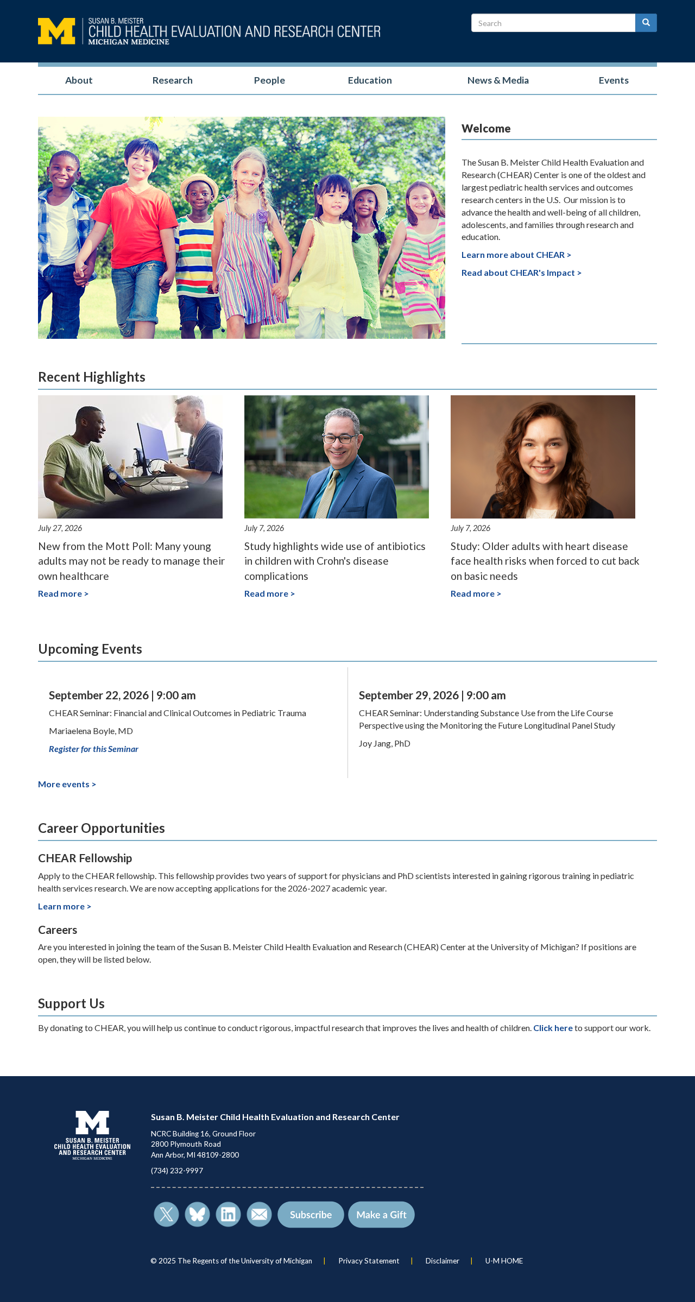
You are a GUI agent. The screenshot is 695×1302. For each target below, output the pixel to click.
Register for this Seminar (93, 748)
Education (370, 80)
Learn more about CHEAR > (517, 254)
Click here (553, 1027)
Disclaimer (442, 1260)
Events (614, 80)
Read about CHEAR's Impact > (522, 272)
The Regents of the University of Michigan (245, 1260)
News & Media (498, 80)
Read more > (63, 593)
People (269, 80)
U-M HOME (504, 1260)
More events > (67, 784)
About (79, 80)
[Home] (209, 31)
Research (173, 80)
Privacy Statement (369, 1260)
